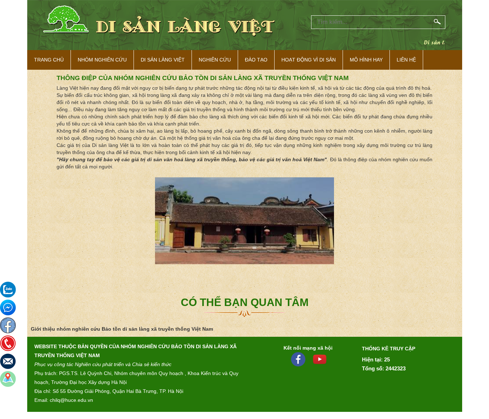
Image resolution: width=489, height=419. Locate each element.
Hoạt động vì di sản (308, 60)
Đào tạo (256, 60)
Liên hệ (406, 60)
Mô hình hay (366, 60)
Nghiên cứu (215, 60)
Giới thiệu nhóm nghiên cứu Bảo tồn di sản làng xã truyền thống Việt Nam (122, 329)
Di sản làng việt (163, 60)
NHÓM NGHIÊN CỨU (102, 60)
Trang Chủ (49, 60)
